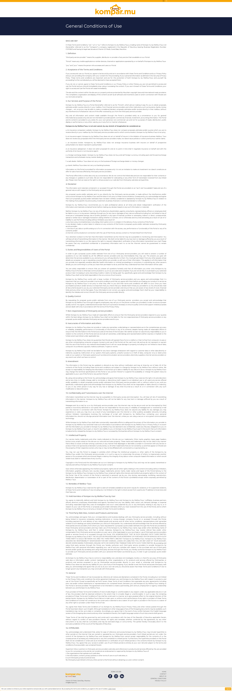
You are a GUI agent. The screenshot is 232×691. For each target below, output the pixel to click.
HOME (164, 672)
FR (166, 1)
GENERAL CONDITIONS (158, 678)
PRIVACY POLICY (160, 681)
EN (163, 1)
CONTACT (163, 674)
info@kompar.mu (71, 682)
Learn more (112, 689)
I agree (228, 689)
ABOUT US (162, 676)
